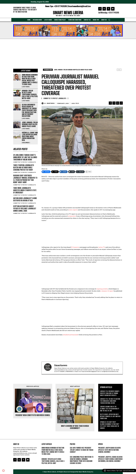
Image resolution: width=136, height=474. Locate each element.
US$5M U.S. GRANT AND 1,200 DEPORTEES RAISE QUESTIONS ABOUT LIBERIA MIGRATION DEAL (30, 136)
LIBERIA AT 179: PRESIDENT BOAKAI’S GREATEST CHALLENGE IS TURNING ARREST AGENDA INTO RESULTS (109, 393)
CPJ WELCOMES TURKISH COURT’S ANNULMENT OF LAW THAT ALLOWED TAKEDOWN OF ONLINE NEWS (25, 157)
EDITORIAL (15, 14)
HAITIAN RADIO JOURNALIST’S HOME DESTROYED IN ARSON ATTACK (25, 199)
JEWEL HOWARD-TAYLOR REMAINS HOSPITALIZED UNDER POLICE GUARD (30, 124)
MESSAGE (100, 454)
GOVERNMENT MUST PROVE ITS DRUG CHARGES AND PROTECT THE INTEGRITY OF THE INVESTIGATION (25, 10)
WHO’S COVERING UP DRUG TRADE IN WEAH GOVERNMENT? (75, 427)
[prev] (118, 70)
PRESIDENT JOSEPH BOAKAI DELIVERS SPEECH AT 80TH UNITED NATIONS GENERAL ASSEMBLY (109, 450)
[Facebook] (100, 8)
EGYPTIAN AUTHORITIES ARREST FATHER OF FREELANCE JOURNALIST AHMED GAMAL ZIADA (24, 208)
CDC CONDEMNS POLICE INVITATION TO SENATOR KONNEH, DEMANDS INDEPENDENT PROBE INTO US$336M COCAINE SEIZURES (81, 460)
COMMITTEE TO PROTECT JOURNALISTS (24, 162)
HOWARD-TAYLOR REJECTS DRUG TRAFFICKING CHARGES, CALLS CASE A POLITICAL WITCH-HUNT (30, 94)
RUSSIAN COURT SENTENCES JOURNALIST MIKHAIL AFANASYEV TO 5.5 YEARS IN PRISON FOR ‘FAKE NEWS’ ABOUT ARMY (25, 178)
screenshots (72, 216)
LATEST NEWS (25, 86)
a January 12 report (106, 291)
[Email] (117, 103)
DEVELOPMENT (25, 142)
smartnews (51, 103)
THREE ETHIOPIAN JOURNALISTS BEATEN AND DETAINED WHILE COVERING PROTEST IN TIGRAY (23, 167)
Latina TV (101, 247)
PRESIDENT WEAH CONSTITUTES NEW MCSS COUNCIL (32, 415)
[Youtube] (113, 8)
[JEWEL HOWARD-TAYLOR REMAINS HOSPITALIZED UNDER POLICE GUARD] (17, 125)
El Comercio (75, 247)
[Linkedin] (104, 8)
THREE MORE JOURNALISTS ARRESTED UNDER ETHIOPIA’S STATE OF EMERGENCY (24, 190)
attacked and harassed (70, 335)
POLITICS (72, 454)
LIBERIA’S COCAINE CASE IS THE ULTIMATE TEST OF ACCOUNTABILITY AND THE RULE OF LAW (109, 409)
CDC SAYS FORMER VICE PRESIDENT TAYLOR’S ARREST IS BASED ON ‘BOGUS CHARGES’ (81, 450)
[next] (120, 70)
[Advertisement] (68, 51)
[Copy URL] (121, 103)
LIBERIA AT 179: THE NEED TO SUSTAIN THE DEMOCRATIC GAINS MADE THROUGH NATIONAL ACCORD (110, 401)
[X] (108, 8)
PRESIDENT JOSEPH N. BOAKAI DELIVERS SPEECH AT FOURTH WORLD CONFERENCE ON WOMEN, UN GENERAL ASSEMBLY (110, 459)
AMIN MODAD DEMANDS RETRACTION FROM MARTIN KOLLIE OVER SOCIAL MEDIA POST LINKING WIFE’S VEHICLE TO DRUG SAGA (30, 79)
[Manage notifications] (3, 470)
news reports (73, 210)
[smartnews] (43, 103)
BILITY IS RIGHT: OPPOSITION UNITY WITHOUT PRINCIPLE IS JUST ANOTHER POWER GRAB (110, 416)
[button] (109, 20)
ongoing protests (102, 289)
